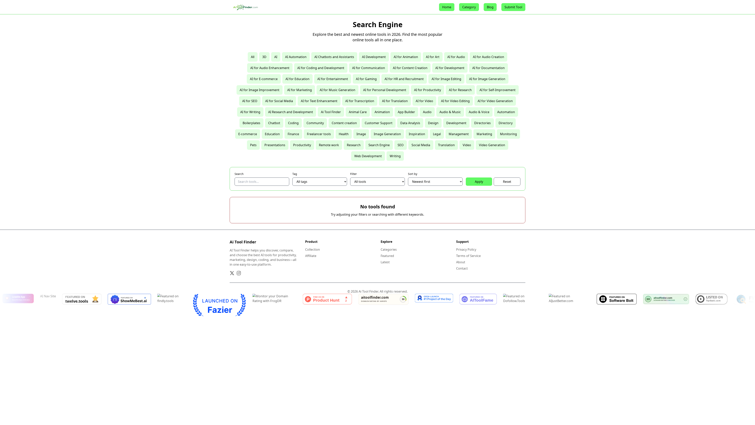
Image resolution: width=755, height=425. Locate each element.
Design (433, 123)
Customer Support (378, 123)
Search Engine (379, 145)
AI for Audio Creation (488, 57)
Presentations (274, 145)
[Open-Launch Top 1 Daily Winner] (405, 305)
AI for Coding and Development (320, 68)
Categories (389, 249)
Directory (506, 123)
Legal (437, 134)
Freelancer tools (319, 134)
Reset (507, 181)
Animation (382, 112)
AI (275, 57)
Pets (253, 145)
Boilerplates (251, 123)
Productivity (302, 145)
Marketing (484, 134)
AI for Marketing (299, 90)
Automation (506, 112)
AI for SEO (249, 101)
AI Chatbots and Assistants (334, 57)
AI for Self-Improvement (498, 90)
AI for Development (449, 68)
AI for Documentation (488, 68)
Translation (446, 145)
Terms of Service (468, 256)
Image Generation (387, 134)
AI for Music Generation (337, 90)
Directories (482, 123)
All (252, 57)
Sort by (412, 174)
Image (361, 134)
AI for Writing (250, 112)
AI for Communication (368, 68)
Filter (353, 174)
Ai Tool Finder (331, 112)
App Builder (406, 112)
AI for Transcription (359, 101)
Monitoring (508, 134)
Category (469, 7)
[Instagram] (239, 273)
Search (239, 174)
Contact (462, 268)
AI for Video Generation (495, 101)
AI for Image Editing (446, 79)
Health (344, 134)
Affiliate (310, 256)
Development (456, 123)
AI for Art (432, 57)
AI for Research (460, 90)
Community (315, 123)
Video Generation (492, 145)
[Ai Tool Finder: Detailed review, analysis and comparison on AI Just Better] (541, 305)
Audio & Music (450, 112)
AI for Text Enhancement (319, 101)
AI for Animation (406, 57)
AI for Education (297, 79)
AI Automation (296, 57)
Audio (427, 112)
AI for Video (424, 101)
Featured (387, 256)
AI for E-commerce (264, 79)
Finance (293, 134)
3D (264, 57)
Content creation (344, 123)
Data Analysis (410, 123)
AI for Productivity (427, 90)
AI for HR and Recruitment (404, 79)
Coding (293, 123)
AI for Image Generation (487, 79)
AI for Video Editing (455, 101)
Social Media (421, 145)
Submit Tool (513, 7)
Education (272, 134)
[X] (232, 273)
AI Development (374, 57)
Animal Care (358, 112)
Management (459, 134)
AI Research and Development (290, 112)
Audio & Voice (479, 112)
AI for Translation (395, 101)
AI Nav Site (19, 296)
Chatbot (274, 123)
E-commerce (247, 134)
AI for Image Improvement (259, 90)
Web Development (368, 156)
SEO (401, 145)
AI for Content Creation (410, 68)
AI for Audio (456, 57)
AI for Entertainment (332, 79)
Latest (385, 262)
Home (446, 7)
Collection (312, 249)
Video (467, 145)
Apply (479, 181)
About (460, 262)
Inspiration (417, 134)
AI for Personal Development (384, 90)
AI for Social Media (279, 101)
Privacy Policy (466, 249)
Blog (490, 7)
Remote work (329, 145)
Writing (395, 156)
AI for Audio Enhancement (269, 68)
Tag (294, 174)
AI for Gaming (366, 79)
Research (354, 145)
